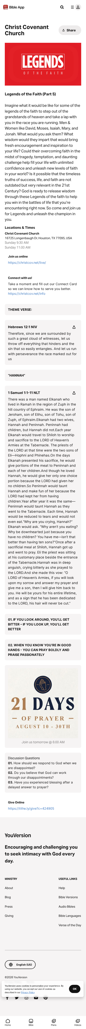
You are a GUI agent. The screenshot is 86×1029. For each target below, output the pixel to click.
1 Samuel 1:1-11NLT (24, 393)
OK (75, 988)
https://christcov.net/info (26, 294)
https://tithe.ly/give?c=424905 (31, 808)
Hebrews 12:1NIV (22, 327)
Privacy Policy (28, 992)
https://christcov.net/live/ (27, 263)
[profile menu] (75, 7)
